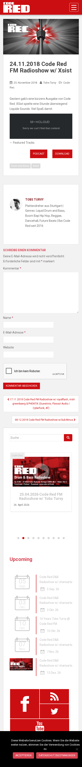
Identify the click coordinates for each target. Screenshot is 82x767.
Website (8, 347)
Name (8, 317)
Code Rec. (18, 455)
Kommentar (12, 268)
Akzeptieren (23, 755)
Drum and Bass (20, 165)
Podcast (38, 153)
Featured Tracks (23, 142)
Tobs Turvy (49, 82)
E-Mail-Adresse (14, 332)
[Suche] (68, 437)
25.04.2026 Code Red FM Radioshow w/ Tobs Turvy (41, 496)
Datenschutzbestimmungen (57, 755)
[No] (77, 749)
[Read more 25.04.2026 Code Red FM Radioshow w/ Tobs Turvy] (41, 471)
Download (62, 153)
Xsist (36, 165)
